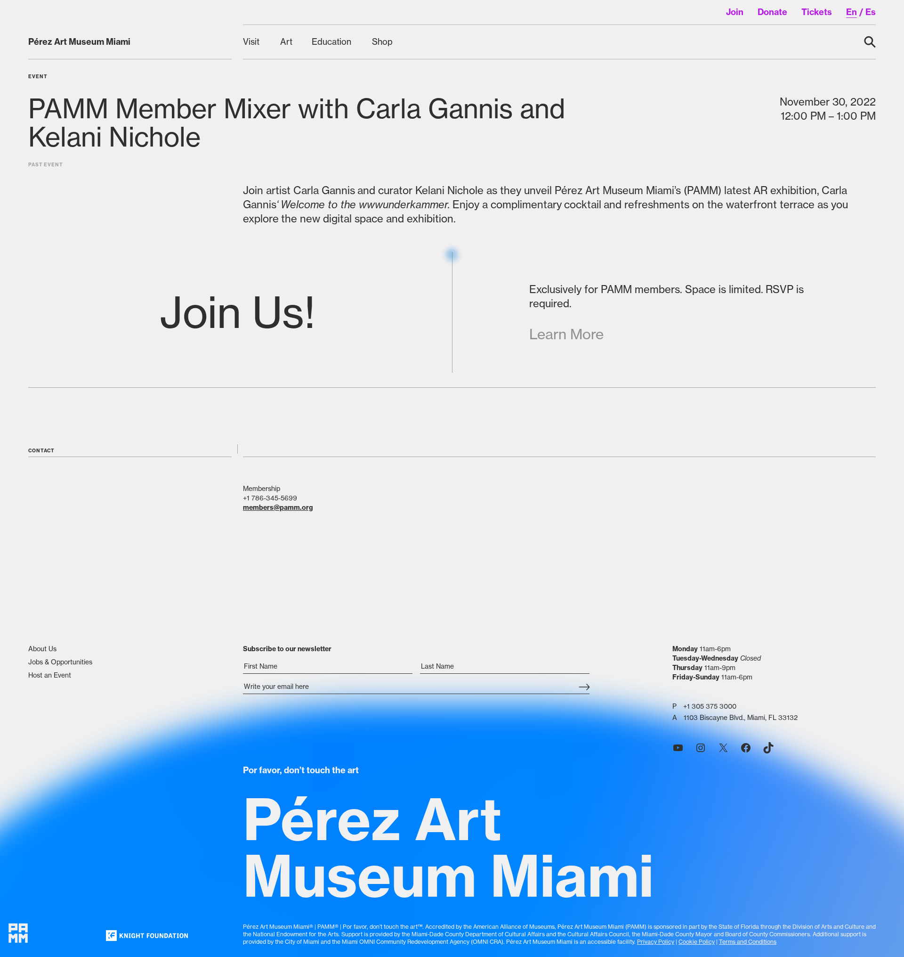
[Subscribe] (584, 687)
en (851, 12)
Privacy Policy (655, 941)
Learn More (566, 334)
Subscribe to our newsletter (287, 649)
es (870, 12)
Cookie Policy (696, 941)
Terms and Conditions (747, 941)
